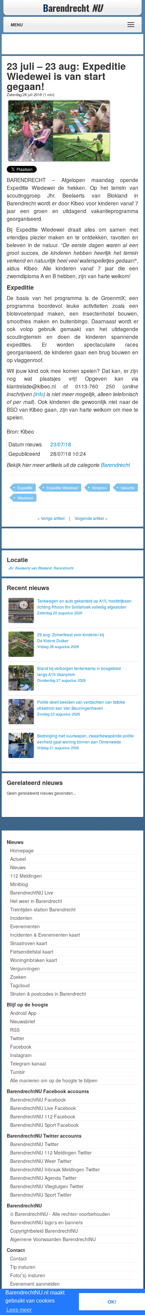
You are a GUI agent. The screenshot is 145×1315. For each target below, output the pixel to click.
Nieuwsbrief (22, 1021)
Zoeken (18, 976)
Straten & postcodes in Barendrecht (48, 993)
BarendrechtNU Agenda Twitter (43, 1177)
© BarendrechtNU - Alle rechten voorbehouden (60, 1213)
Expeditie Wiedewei (62, 487)
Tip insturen (22, 1266)
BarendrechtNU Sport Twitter (40, 1194)
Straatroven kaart (28, 943)
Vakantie (128, 487)
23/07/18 (60, 444)
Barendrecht (115, 464)
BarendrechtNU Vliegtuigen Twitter (47, 1186)
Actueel (18, 858)
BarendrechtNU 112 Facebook (42, 1116)
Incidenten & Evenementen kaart (45, 934)
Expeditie (25, 487)
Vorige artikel (53, 518)
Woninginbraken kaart (33, 960)
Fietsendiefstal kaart (31, 951)
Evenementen (25, 926)
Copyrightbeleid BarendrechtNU (44, 1230)
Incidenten (21, 917)
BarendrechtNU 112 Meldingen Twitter (51, 1152)
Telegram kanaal (28, 1063)
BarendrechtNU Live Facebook (43, 1108)
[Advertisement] (88, 44)
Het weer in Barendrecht (36, 901)
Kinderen (99, 487)
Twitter (17, 1038)
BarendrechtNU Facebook (38, 1099)
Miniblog (19, 884)
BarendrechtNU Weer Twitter (40, 1161)
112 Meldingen (26, 875)
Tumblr (17, 1072)
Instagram (21, 1055)
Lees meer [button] (19, 1310)
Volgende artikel (89, 518)
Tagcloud (20, 985)
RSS (15, 1029)
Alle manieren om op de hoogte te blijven (53, 1080)
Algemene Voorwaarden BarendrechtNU (53, 1239)
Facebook (20, 1046)
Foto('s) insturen (27, 1275)
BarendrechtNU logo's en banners (46, 1222)
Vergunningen (25, 968)
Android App (23, 1013)
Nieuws (18, 867)
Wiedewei (25, 497)
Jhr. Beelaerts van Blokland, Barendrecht (41, 568)
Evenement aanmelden (35, 1283)
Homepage (22, 850)
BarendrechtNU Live (31, 892)
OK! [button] (112, 1302)
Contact (18, 1258)
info (39, 394)
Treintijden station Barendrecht (43, 909)
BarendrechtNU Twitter (34, 1144)
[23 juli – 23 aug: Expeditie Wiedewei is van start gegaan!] (59, 130)
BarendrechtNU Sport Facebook (44, 1124)
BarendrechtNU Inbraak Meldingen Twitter (55, 1169)
